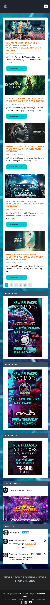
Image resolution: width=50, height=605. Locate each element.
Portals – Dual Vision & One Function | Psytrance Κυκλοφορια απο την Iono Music (24, 257)
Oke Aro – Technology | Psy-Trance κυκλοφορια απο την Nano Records (25, 99)
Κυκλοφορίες (19, 54)
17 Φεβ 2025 (36, 554)
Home (7, 599)
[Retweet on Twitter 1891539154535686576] (14, 563)
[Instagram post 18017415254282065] (25, 518)
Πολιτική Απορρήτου (26, 599)
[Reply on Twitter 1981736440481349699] (10, 547)
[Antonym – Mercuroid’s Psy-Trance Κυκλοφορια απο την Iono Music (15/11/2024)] (25, 133)
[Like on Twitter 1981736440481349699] (18, 547)
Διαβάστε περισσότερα (16, 68)
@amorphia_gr (23, 540)
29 (25, 285)
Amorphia (13, 540)
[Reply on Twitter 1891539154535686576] (10, 563)
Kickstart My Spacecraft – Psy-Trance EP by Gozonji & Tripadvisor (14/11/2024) (25, 203)
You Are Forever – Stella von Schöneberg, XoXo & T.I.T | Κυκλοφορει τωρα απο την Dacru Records (24, 47)
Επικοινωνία (40, 599)
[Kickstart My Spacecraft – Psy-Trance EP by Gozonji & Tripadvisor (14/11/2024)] (25, 186)
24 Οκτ (33, 540)
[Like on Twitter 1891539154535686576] (18, 563)
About (14, 599)
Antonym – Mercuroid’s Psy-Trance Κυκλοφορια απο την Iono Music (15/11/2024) (25, 149)
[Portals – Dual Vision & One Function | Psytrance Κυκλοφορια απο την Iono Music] (25, 241)
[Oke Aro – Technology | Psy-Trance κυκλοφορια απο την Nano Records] (25, 85)
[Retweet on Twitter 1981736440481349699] (14, 547)
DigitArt (17, 593)
